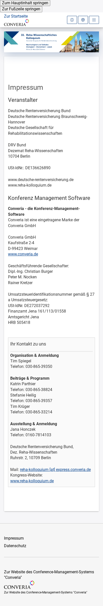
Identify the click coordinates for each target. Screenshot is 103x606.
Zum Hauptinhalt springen (25, 3)
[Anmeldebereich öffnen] (72, 20)
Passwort (15, 55)
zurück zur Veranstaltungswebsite (30, 28)
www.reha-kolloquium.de (32, 481)
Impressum (14, 538)
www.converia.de (23, 254)
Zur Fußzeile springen (21, 9)
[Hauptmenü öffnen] (94, 20)
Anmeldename (19, 31)
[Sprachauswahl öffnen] (83, 20)
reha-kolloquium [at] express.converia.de (55, 469)
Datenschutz (15, 545)
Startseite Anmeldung (27, 28)
